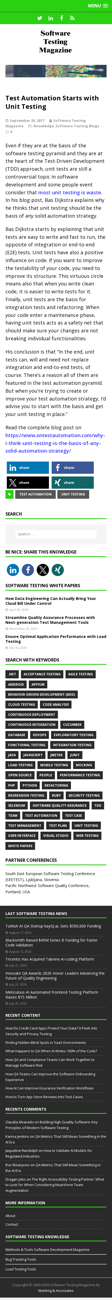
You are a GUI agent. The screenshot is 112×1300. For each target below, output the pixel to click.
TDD (97, 805)
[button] (28, 468)
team (12, 815)
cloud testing (21, 704)
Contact (11, 1224)
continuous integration (31, 724)
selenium (16, 805)
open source (20, 775)
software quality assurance (60, 805)
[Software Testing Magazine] (56, 41)
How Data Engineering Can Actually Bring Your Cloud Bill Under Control (50, 601)
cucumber (72, 724)
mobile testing (54, 765)
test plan (58, 825)
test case (73, 815)
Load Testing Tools (20, 1269)
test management (24, 825)
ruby (56, 795)
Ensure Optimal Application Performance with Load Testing (55, 639)
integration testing (72, 745)
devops (39, 735)
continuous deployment (31, 714)
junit (75, 755)
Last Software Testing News (36, 913)
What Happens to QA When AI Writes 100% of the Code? (51, 1050)
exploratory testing (74, 735)
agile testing (80, 674)
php (11, 785)
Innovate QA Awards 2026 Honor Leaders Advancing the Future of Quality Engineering (55, 976)
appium (38, 684)
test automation (35, 494)
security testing (84, 795)
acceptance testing (42, 674)
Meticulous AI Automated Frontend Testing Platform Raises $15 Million (51, 995)
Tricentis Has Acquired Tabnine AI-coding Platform (49, 959)
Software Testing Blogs (77, 125)
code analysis (56, 704)
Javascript (33, 755)
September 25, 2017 (27, 120)
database (16, 735)
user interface (22, 835)
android (16, 684)
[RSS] (72, 18)
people (45, 775)
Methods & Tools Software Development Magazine (47, 1249)
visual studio (56, 835)
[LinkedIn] (50, 18)
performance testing (80, 775)
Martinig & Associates (56, 1290)
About (10, 1215)
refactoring (56, 785)
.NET (12, 674)
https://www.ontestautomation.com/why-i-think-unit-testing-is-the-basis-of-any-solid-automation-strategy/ (55, 443)
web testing (87, 835)
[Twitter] (40, 18)
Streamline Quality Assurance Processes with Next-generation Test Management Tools (50, 620)
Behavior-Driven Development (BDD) (41, 694)
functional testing (26, 745)
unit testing (73, 494)
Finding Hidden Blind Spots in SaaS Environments (45, 1042)
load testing (20, 765)
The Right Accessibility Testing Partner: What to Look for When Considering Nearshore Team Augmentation (54, 1185)
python (30, 785)
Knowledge (43, 125)
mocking (84, 765)
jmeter (56, 755)
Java (12, 755)
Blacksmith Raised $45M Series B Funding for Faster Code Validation (51, 942)
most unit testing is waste (69, 192)
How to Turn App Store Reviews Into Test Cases (44, 1096)
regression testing (26, 795)
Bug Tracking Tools (20, 1259)
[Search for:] (56, 534)
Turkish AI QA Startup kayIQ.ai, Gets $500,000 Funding (53, 926)
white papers (20, 846)
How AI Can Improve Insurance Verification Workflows (49, 1088)
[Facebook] (61, 18)
